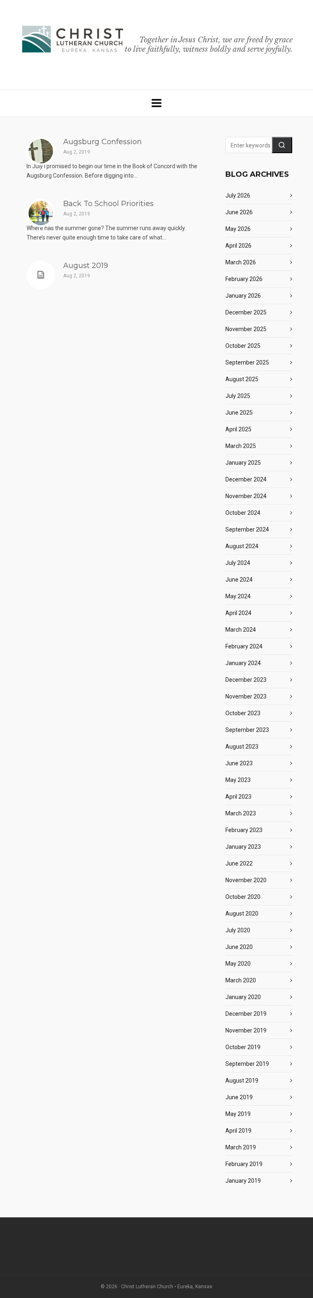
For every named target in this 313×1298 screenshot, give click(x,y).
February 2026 (243, 279)
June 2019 (239, 1097)
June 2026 (239, 212)
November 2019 (246, 1030)
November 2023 (246, 696)
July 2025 (237, 396)
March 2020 (240, 980)
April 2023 (238, 796)
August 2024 (241, 546)
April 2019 (238, 1130)
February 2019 (243, 1164)
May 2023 (238, 780)
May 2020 (238, 963)
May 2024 (238, 596)
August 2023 (241, 746)
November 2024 (246, 496)
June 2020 (239, 947)
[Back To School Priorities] (40, 213)
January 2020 (243, 997)
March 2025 (240, 446)
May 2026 (238, 229)
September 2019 (247, 1064)
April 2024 (238, 613)
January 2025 (243, 462)
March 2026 (240, 262)
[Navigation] (156, 103)
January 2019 (243, 1180)
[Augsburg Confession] (40, 151)
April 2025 (238, 429)
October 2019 (242, 1047)
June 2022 (239, 863)
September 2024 (247, 529)
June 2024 (239, 579)
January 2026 (243, 295)
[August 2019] (40, 275)
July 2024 (237, 563)
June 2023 (239, 763)
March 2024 (240, 629)
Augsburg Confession (102, 141)
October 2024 (242, 513)
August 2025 (241, 379)
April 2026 (238, 245)
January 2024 (243, 663)
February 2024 (243, 646)
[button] (282, 145)
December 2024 (246, 479)
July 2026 (237, 195)
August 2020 (241, 913)
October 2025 (242, 346)
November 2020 (246, 880)
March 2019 (240, 1147)
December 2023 (246, 679)
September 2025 (247, 362)
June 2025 (239, 412)
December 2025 (246, 312)
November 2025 (246, 329)
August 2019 (85, 265)
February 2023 (243, 830)
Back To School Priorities (108, 203)
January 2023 (243, 846)
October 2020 (242, 897)
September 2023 (247, 730)
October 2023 (242, 713)
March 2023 (240, 813)
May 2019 (238, 1114)
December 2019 (246, 1013)
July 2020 (237, 930)
